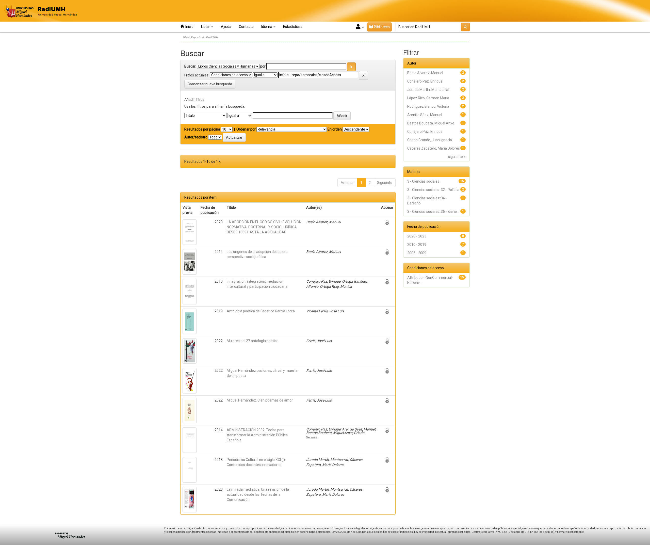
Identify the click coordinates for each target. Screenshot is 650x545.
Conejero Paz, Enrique (425, 81)
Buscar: (190, 66)
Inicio (188, 27)
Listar (206, 27)
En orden (335, 129)
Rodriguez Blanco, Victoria (428, 106)
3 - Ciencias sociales (423, 181)
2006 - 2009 (416, 253)
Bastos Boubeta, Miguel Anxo (430, 123)
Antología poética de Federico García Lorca (261, 311)
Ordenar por (246, 129)
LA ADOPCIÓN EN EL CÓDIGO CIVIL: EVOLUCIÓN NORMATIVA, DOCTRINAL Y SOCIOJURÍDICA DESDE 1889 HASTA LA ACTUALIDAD (264, 227)
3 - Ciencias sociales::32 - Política (433, 190)
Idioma (267, 27)
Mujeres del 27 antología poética (253, 341)
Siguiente (384, 183)
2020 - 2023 (416, 236)
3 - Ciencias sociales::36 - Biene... (433, 212)
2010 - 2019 (416, 245)
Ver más (311, 437)
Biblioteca (381, 27)
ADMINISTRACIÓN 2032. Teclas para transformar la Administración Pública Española (257, 435)
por (263, 66)
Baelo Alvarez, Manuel (425, 73)
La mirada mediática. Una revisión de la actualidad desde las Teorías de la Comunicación (258, 494)
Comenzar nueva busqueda (210, 84)
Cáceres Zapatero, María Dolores (433, 148)
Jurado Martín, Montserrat (428, 90)
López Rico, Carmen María (428, 98)
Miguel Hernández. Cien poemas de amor (260, 400)
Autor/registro (195, 137)
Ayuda (226, 27)
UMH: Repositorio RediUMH (200, 37)
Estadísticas (292, 27)
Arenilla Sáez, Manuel (424, 115)
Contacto (246, 27)
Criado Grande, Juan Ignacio (429, 140)
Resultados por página (202, 129)
